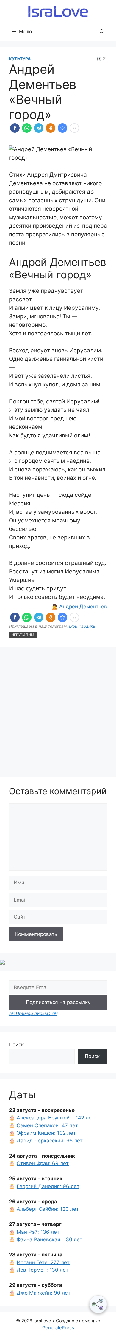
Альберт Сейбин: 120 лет (48, 1209)
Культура (20, 58)
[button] (102, 32)
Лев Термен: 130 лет (42, 1270)
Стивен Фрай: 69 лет (43, 1163)
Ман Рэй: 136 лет (38, 1232)
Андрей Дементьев (83, 607)
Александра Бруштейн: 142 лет (55, 1118)
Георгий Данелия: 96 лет (48, 1186)
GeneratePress (58, 1327)
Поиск (16, 1045)
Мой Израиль (82, 626)
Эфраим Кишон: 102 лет (46, 1133)
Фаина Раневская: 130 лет (49, 1239)
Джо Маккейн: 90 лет (43, 1293)
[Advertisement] (58, 713)
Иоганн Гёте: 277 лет (43, 1262)
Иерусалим (22, 635)
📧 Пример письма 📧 (33, 1013)
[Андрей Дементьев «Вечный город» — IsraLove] (62, 128)
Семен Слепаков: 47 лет (47, 1125)
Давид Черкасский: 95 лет (50, 1141)
